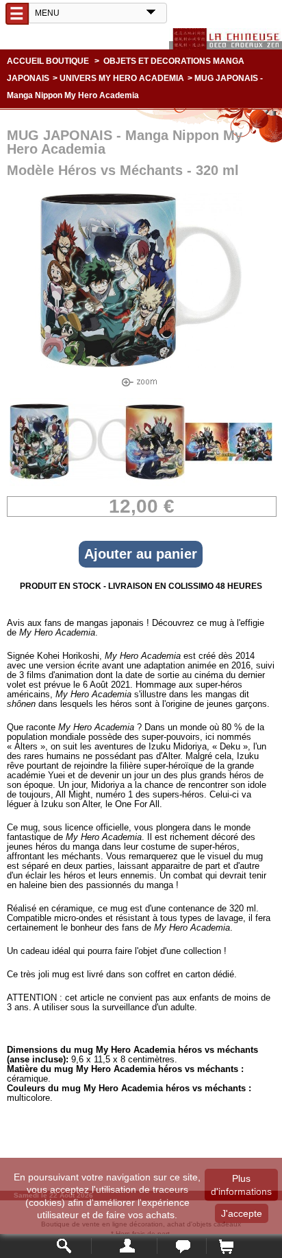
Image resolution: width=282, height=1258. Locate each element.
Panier (225, 1246)
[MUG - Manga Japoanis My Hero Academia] (53, 483)
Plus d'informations (241, 1184)
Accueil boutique (48, 61)
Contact (181, 1246)
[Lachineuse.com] (225, 38)
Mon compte (124, 1246)
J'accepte (241, 1213)
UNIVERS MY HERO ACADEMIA (122, 78)
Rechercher (64, 1246)
